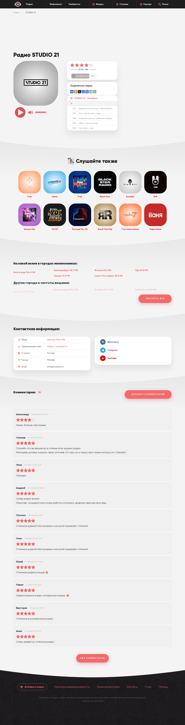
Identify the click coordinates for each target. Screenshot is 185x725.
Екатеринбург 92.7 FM (66, 270)
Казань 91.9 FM (62, 275)
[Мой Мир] (83, 91)
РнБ (63, 339)
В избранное (82, 76)
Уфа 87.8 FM (141, 270)
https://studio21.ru (57, 346)
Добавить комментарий (148, 394)
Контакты (132, 686)
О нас (148, 686)
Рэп (58, 339)
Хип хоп (51, 339)
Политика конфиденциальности (72, 686)
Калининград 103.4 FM (66, 289)
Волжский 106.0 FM (23, 291)
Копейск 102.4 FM (104, 289)
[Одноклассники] (75, 91)
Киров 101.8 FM (62, 295)
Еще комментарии (92, 658)
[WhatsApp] (94, 91)
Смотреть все (155, 298)
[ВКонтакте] (72, 91)
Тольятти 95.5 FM (104, 295)
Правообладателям (108, 686)
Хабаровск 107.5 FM (145, 289)
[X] (79, 91)
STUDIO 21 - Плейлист (86, 98)
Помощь (163, 686)
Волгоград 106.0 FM (24, 272)
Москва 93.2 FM (103, 270)
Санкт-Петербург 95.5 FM (109, 275)
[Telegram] (90, 91)
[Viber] (87, 91)
